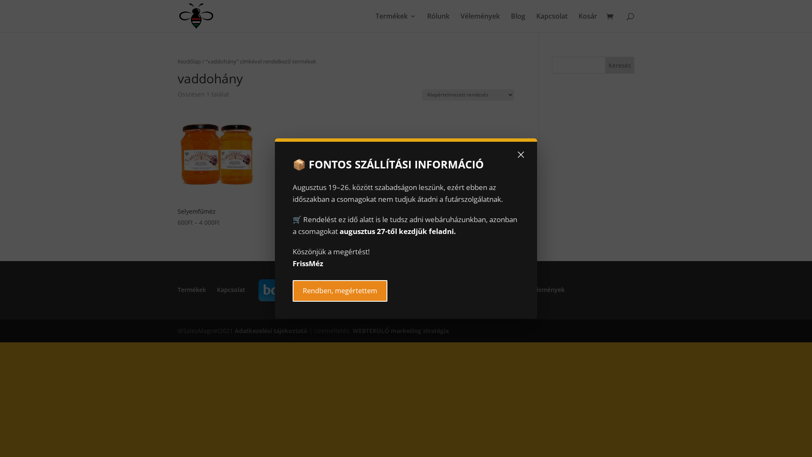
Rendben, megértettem (340, 290)
